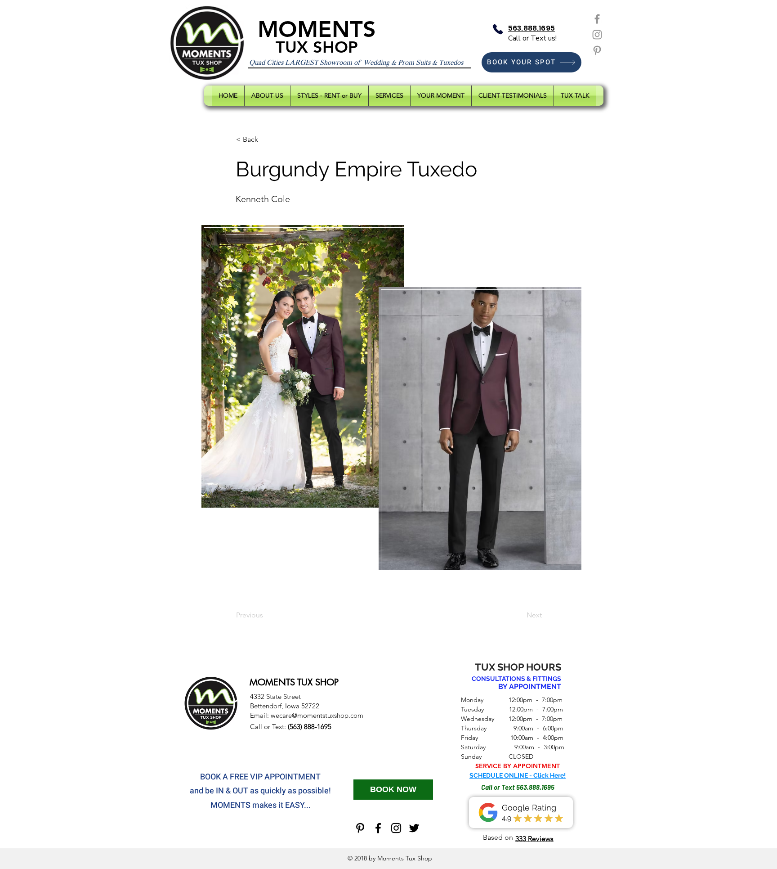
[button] (265, 140)
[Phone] (497, 29)
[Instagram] (597, 34)
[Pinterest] (597, 50)
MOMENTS (317, 29)
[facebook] (378, 828)
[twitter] (414, 828)
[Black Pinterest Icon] (360, 828)
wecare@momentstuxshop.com (317, 715)
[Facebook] (597, 19)
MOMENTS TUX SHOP (294, 682)
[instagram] (396, 828)
